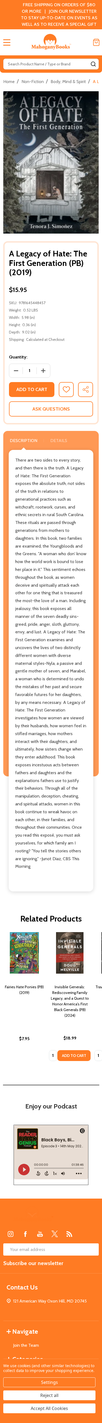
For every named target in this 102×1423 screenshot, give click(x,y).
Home (9, 81)
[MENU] (6, 42)
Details (58, 440)
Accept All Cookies (49, 1408)
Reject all (49, 1395)
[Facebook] (25, 1234)
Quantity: (18, 357)
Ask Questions (51, 409)
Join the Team (26, 1345)
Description (23, 440)
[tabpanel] (24, 998)
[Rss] (69, 1234)
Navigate (25, 1331)
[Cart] (96, 42)
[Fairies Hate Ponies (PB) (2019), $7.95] (24, 953)
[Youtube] (40, 1234)
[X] (54, 1234)
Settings (49, 1382)
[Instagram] (10, 1234)
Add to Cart (31, 389)
